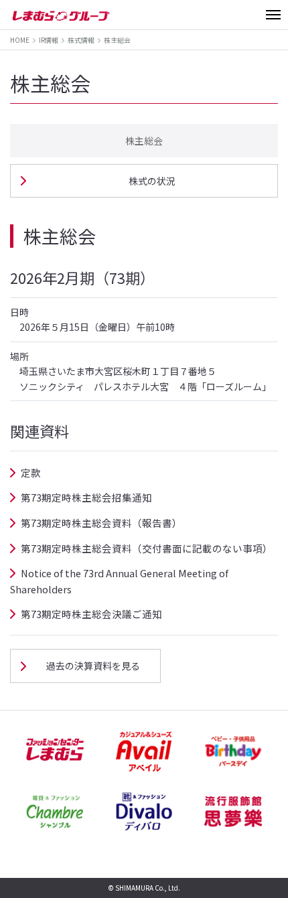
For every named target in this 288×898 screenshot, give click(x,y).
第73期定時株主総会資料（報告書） (101, 523)
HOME (19, 39)
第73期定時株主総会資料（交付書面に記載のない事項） (147, 548)
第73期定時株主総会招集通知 (86, 497)
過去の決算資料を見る (93, 665)
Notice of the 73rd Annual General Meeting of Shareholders (119, 580)
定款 (31, 472)
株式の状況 (152, 181)
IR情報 (48, 39)
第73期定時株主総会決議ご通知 (91, 614)
